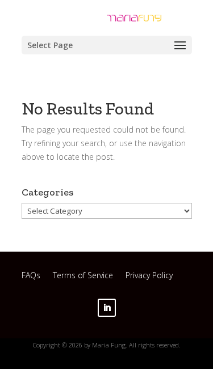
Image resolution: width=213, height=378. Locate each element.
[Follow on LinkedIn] (107, 308)
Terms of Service (83, 277)
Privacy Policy (149, 277)
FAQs (31, 277)
